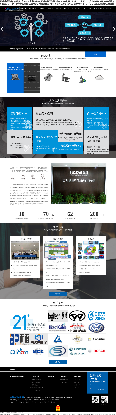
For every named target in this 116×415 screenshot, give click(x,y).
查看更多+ (58, 294)
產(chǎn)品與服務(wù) (30, 8)
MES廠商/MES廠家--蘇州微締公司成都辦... (22, 275)
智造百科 (66, 8)
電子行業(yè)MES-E (36, 385)
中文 (107, 8)
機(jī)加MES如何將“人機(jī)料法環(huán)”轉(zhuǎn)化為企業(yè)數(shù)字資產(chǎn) (48, 48)
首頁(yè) (19, 8)
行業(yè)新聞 (64, 382)
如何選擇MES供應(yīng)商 (85, 272)
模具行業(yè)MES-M (36, 379)
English (109, 8)
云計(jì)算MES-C (36, 390)
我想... (96, 54)
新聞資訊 (58, 8)
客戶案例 (50, 8)
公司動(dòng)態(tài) (64, 379)
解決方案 (42, 8)
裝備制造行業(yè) (77, 385)
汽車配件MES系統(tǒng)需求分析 (86, 269)
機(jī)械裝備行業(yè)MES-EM (36, 387)
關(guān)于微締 (76, 8)
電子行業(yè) (77, 387)
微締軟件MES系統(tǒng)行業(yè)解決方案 (22, 272)
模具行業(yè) (77, 379)
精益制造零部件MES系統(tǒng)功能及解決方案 (89, 265)
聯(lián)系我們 (87, 8)
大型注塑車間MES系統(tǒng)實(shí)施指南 (22, 262)
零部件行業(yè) (77, 382)
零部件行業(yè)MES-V (36, 382)
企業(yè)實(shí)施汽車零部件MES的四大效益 (89, 262)
